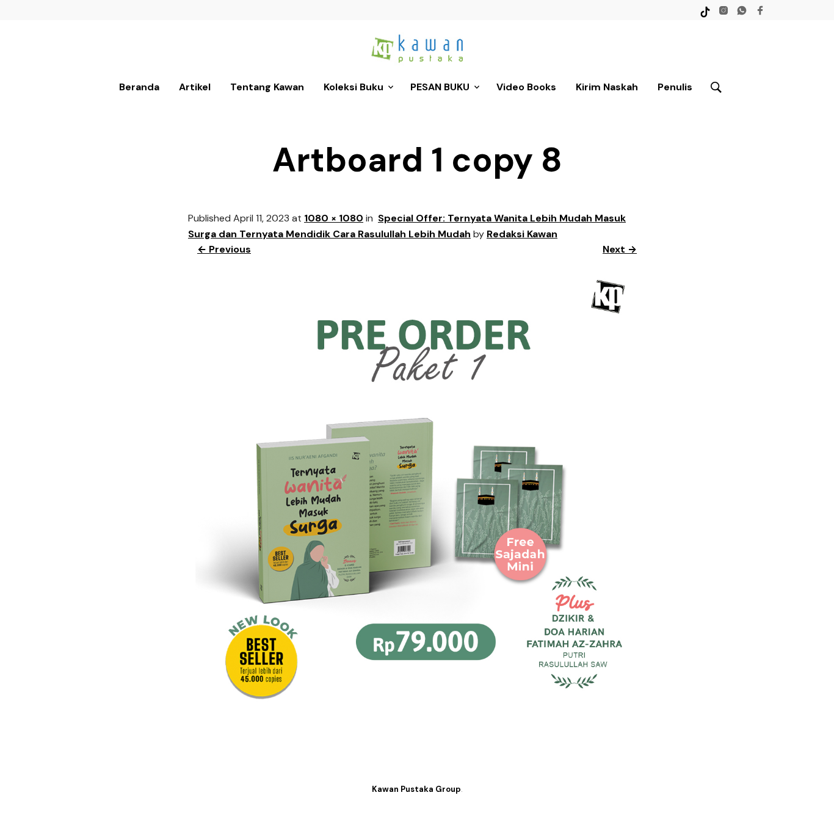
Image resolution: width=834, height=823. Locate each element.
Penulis (675, 87)
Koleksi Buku (353, 87)
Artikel (195, 87)
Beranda (139, 87)
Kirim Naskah (607, 87)
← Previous (224, 249)
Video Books (526, 87)
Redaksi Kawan (522, 234)
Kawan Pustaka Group (416, 789)
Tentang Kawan (267, 87)
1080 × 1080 (333, 218)
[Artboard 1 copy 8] (417, 711)
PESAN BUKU (440, 87)
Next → (620, 249)
